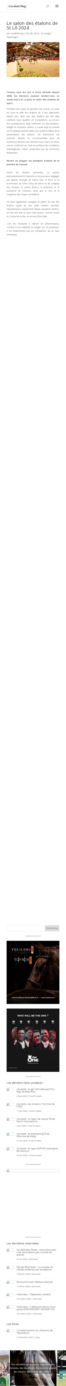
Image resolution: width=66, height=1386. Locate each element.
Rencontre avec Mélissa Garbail (34, 1282)
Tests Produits (35, 1096)
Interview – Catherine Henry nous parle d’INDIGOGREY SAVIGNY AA (36, 1308)
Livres (37, 1337)
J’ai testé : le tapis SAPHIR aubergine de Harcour (37, 1150)
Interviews (33, 1259)
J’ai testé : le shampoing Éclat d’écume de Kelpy (33, 1135)
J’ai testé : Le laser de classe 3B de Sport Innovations (36, 1120)
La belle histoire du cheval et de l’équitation (35, 1332)
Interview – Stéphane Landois (34, 1294)
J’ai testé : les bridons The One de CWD (36, 1105)
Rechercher (52, 928)
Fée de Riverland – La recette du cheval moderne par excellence (35, 1268)
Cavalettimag (16, 33)
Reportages (12, 37)
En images (46, 33)
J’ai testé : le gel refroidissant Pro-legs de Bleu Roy (36, 1090)
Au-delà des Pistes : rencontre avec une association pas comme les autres (36, 1252)
